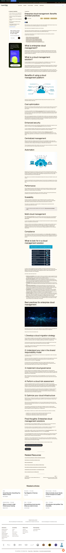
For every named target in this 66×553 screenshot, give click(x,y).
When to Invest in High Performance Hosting (9, 505)
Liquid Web (29, 18)
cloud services (44, 30)
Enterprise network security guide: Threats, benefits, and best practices (50, 477)
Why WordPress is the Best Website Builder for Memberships (32, 477)
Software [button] (36, 5)
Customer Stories (14, 534)
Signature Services (4, 537)
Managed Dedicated (5, 529)
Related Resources (12, 26)
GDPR (49, 234)
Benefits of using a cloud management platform (34, 39)
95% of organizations (38, 126)
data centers (38, 360)
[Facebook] (25, 22)
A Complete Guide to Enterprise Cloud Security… (32, 521)
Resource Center (25, 530)
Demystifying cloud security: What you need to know (32, 505)
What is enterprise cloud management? (32, 37)
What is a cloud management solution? (32, 38)
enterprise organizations (31, 216)
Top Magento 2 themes (30, 493)
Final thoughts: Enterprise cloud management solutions (35, 41)
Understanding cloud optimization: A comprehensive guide (34, 469)
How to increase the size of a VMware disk (32, 471)
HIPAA (47, 234)
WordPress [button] (42, 5)
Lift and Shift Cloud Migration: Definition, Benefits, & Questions (35, 457)
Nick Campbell (5, 496)
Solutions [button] (20, 5)
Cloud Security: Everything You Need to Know (32, 460)
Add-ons (3, 538)
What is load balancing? (29, 462)
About (13, 530)
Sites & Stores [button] (30, 5)
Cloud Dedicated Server (50, 430)
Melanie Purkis (5, 507)
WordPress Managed (5, 533)
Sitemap (24, 533)
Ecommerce (26, 490)
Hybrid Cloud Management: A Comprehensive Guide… (49, 521)
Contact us (28, 449)
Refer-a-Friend (35, 530)
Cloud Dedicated (46, 18)
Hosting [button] (24, 5)
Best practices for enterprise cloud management (34, 40)
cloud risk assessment (53, 384)
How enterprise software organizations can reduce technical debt (35, 467)
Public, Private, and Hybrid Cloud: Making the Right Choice (34, 464)
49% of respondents (39, 111)
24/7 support (48, 434)
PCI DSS (53, 234)
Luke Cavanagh (26, 507)
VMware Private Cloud (34, 431)
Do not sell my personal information (45, 551)
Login (61, 2)
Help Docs (24, 529)
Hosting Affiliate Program (36, 529)
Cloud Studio (47, 431)
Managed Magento (4, 534)
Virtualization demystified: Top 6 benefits (54, 505)
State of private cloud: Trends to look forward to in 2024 (54, 493)
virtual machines (37, 63)
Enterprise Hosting (54, 18)
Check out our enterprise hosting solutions (33, 445)
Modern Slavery (36, 551)
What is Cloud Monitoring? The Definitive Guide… (16, 521)
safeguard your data (48, 131)
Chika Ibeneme (48, 496)
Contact (59, 2)
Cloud (41, 18)
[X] (27, 22)
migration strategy (28, 346)
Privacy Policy (14, 533)
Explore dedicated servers (43, 2)
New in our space (48, 490)
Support (56, 2)
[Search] (62, 5)
